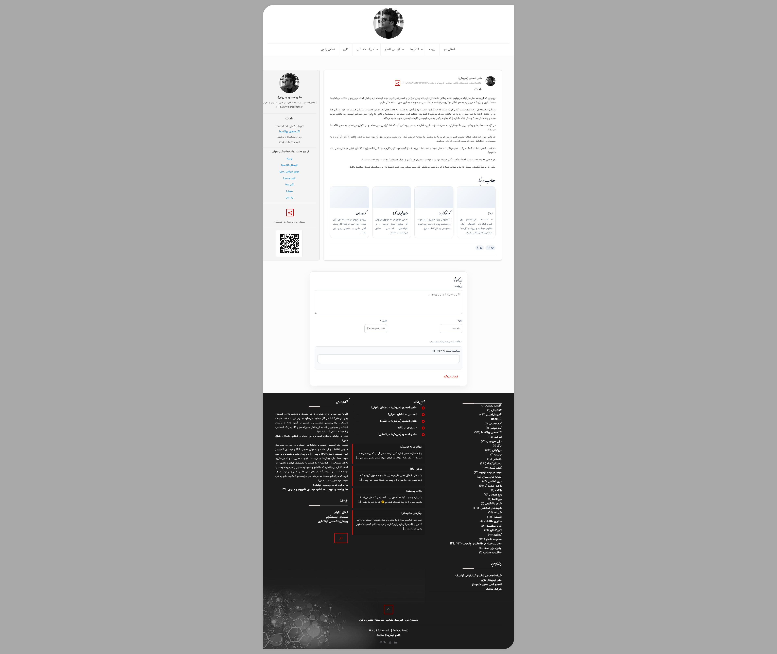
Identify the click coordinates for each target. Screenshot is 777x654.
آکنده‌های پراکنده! (289, 131)
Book (494, 419)
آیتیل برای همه (493, 548)
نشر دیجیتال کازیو (491, 580)
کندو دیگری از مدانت (388, 635)
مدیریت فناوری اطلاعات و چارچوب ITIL (476, 544)
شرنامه (498, 512)
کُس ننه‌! (289, 184)
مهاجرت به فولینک (410, 447)
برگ (499, 446)
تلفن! (383, 421)
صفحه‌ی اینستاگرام (337, 517)
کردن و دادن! (360, 213)
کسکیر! (382, 434)
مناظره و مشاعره (492, 553)
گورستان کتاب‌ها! (444, 213)
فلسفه (498, 517)
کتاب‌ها (379, 620)
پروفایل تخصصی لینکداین (333, 521)
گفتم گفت (495, 468)
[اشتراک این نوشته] (397, 83)
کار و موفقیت (494, 526)
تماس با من (366, 620)
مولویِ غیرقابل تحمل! (400, 213)
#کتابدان (496, 410)
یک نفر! (289, 197)
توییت (498, 455)
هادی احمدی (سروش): (404, 408)
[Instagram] (390, 642)
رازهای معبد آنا (493, 486)
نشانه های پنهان (492, 477)
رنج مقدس (495, 495)
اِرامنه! (490, 213)
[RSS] (384, 642)
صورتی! (289, 191)
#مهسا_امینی (494, 415)
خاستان (497, 459)
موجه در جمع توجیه (490, 472)
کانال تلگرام (341, 512)
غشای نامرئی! (379, 408)
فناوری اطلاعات (493, 521)
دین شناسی (495, 481)
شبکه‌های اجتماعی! (491, 508)
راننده (498, 490)
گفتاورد (498, 535)
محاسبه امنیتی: (446, 351)
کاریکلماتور (496, 530)
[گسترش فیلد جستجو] (341, 538)
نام (460, 320)
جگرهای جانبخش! (411, 513)
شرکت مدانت (494, 589)
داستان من (411, 620)
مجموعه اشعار (494, 539)
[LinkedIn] (395, 642)
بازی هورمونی (494, 441)
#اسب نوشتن (493, 406)
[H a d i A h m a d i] (388, 23)
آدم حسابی (495, 423)
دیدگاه (458, 286)
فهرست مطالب (394, 620)
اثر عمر (498, 437)
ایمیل (383, 320)
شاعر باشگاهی (493, 504)
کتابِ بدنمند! (413, 491)
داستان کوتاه (494, 464)
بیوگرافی (497, 450)
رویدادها (497, 499)
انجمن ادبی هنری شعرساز (487, 584)
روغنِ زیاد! (415, 469)
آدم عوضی (496, 428)
